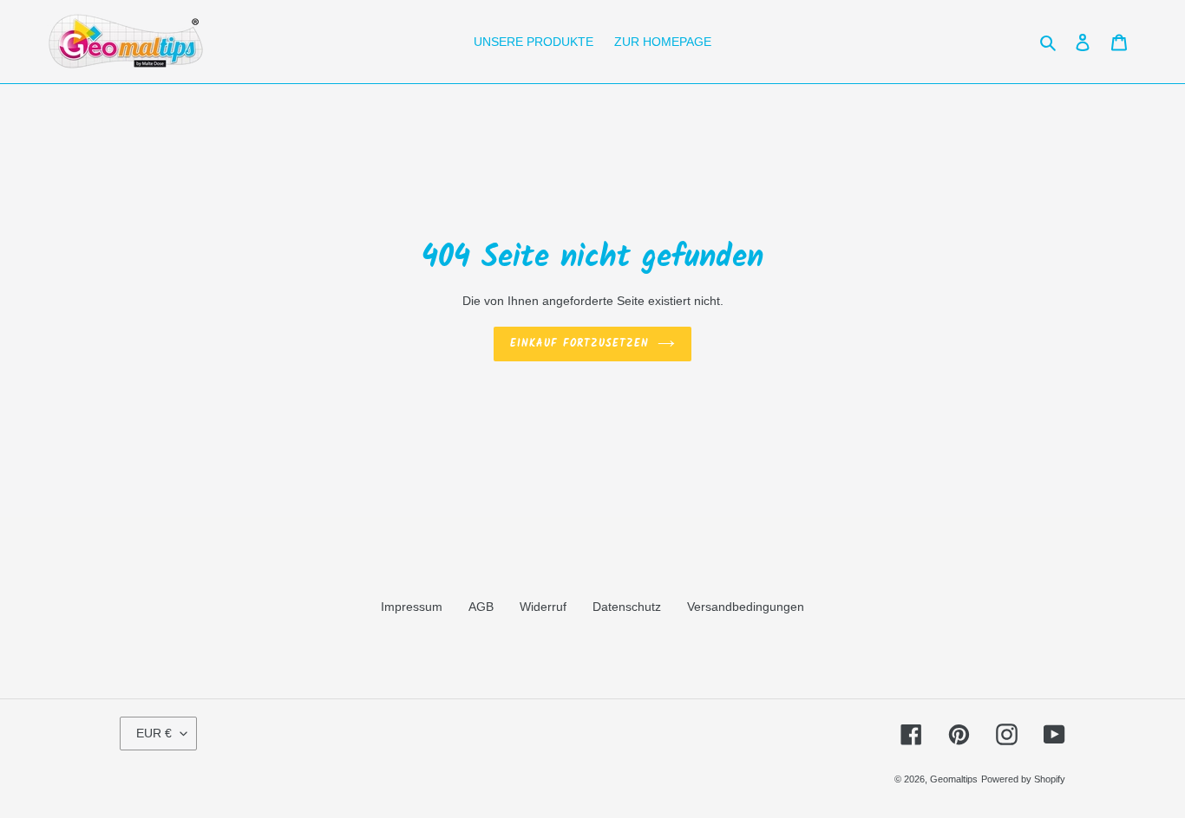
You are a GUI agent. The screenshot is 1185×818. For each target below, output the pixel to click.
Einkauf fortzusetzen (579, 343)
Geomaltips (954, 779)
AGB (481, 607)
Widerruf (543, 607)
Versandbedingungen (745, 607)
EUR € (154, 733)
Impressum (411, 607)
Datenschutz (626, 607)
